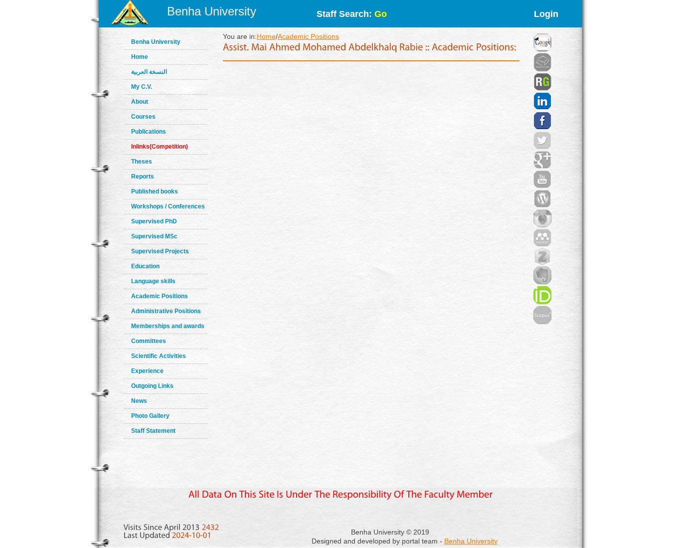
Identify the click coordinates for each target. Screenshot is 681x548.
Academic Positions (159, 296)
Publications (148, 131)
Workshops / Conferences (168, 206)
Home (139, 56)
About (139, 101)
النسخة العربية (149, 71)
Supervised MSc (154, 236)
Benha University (211, 11)
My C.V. (141, 86)
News (139, 400)
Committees (148, 341)
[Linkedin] (542, 89)
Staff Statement (153, 430)
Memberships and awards (167, 326)
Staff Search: (352, 14)
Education (145, 266)
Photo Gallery (150, 415)
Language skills (153, 281)
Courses (143, 116)
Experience (147, 370)
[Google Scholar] (542, 30)
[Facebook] (542, 108)
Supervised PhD (154, 221)
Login (546, 14)
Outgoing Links (152, 385)
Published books (154, 191)
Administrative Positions (166, 311)
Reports (142, 176)
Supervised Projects (160, 251)
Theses (141, 161)
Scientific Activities (158, 356)
